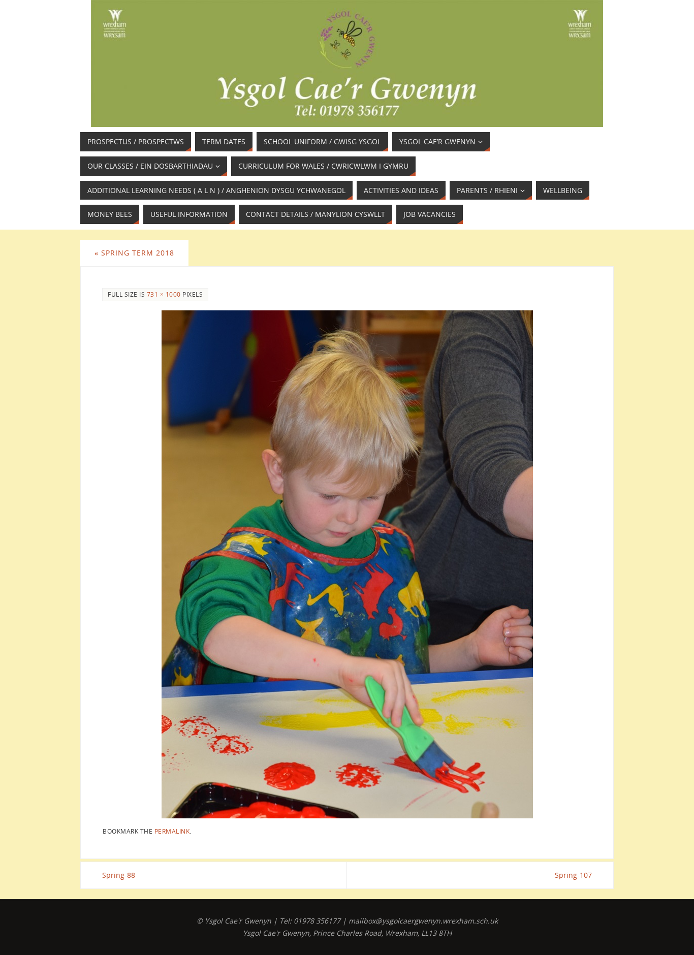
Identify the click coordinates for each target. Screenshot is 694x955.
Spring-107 (573, 875)
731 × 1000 (164, 294)
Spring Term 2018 (134, 253)
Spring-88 (118, 875)
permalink (172, 831)
